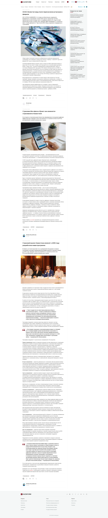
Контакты (73, 503)
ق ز (82, 1)
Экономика (23, 507)
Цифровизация (39, 227)
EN (77, 1)
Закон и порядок (37, 6)
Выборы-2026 (66, 6)
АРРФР (32, 227)
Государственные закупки (51, 509)
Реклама (73, 505)
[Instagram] (23, 98)
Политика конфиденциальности (52, 503)
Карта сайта (73, 500)
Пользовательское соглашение (52, 500)
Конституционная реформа (57, 6)
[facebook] (75, 494)
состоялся (32, 219)
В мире (22, 509)
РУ (75, 1)
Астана (35, 95)
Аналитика (23, 505)
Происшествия (24, 500)
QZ (74, 1)
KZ (72, 1)
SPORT (62, 1)
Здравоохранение (27, 95)
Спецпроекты (48, 6)
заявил (31, 470)
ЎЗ (83, 1)
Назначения (31, 6)
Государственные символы (51, 505)
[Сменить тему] (68, 2)
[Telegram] (30, 98)
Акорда (26, 6)
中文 (80, 1)
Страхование (41, 95)
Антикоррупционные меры (51, 507)
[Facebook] (33, 98)
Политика (23, 503)
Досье (43, 6)
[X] (36, 98)
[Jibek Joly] (80, 6)
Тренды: (22, 6)
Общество (48, 95)
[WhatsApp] (27, 98)
